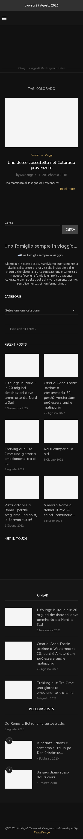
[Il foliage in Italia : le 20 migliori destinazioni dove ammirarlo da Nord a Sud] (22, 365)
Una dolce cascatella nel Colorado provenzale (41, 165)
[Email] (67, 18)
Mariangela (28, 175)
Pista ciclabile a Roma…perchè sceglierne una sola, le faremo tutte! (21, 512)
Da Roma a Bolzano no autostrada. (35, 723)
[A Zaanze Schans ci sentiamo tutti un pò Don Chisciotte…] (18, 750)
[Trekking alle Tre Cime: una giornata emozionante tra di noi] (22, 431)
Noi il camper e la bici (58, 451)
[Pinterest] (21, 550)
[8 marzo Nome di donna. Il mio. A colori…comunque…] (61, 487)
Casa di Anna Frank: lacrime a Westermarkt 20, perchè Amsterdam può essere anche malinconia (60, 395)
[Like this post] (31, 196)
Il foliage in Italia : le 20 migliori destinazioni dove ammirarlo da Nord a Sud (21, 393)
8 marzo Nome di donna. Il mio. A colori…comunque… (59, 510)
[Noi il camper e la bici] (61, 431)
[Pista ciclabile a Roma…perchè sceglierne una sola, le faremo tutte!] (22, 487)
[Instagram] (57, 18)
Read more (67, 188)
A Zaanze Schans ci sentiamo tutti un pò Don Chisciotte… (54, 748)
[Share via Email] (51, 196)
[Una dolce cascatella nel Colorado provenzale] (41, 122)
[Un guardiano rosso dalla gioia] (18, 779)
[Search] (78, 18)
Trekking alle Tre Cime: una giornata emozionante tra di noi (20, 456)
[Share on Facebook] (37, 196)
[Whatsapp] (72, 18)
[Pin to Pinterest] (46, 196)
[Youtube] (62, 18)
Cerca (9, 222)
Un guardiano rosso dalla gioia (53, 774)
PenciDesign (42, 832)
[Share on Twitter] (42, 196)
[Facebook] (52, 18)
